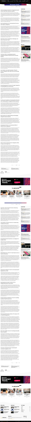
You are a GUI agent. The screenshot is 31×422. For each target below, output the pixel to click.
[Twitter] (29, 3)
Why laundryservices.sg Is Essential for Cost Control (6, 409)
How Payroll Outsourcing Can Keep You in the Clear (4, 196)
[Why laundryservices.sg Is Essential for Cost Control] (2, 410)
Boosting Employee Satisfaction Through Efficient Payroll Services (15, 168)
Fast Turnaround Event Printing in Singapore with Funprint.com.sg (25, 36)
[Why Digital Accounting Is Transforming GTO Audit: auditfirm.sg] (2, 407)
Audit (21, 10)
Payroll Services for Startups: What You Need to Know (19, 196)
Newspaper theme (4, 421)
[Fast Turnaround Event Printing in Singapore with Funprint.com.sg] (25, 56)
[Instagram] (28, 3)
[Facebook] (28, 3)
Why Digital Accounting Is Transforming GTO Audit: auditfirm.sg (6, 407)
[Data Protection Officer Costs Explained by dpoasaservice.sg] (25, 48)
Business (21, 14)
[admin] (2, 172)
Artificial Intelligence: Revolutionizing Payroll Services (5, 168)
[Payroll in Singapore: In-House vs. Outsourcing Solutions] (26, 192)
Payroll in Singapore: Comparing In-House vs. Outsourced (11, 196)
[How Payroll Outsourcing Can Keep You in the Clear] (4, 192)
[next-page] (16, 200)
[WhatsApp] (19, 6)
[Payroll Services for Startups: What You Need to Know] (19, 192)
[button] (29, 1)
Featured (22, 18)
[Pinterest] (18, 6)
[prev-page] (14, 200)
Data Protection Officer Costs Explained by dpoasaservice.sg (25, 52)
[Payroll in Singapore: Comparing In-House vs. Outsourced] (11, 192)
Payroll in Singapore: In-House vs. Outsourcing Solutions (27, 196)
